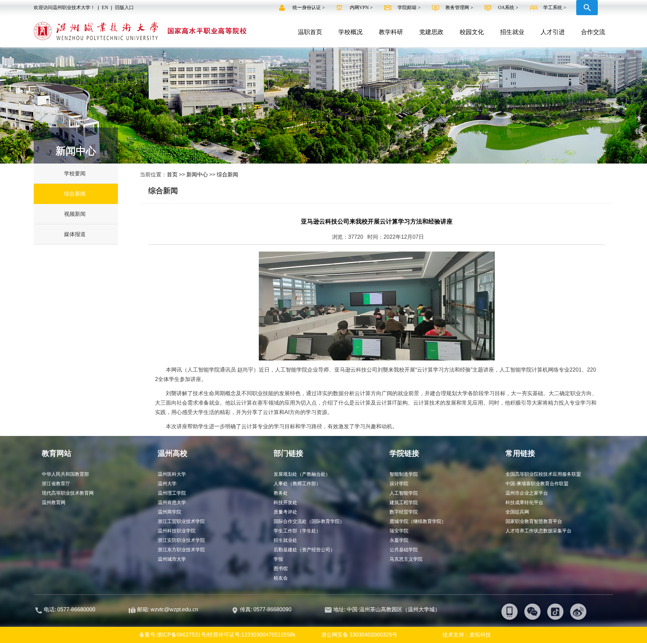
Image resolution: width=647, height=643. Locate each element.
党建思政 (431, 32)
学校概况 (350, 32)
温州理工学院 (172, 493)
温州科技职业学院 (176, 530)
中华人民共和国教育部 (65, 474)
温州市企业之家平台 (526, 493)
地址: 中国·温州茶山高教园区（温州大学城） (386, 609)
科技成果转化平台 (524, 502)
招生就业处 (285, 540)
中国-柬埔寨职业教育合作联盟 (536, 483)
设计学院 (399, 483)
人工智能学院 (404, 493)
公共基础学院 (404, 549)
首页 (172, 174)
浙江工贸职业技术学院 (181, 521)
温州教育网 (53, 502)
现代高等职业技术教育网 (68, 493)
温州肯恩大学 (172, 502)
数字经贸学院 (404, 512)
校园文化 (472, 32)
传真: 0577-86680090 (266, 609)
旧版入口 (124, 7)
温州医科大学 (172, 474)
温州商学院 (169, 512)
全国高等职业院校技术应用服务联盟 (543, 474)
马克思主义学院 (406, 559)
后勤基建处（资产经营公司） (304, 549)
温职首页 (310, 32)
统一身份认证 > (309, 7)
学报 (278, 559)
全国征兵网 (517, 512)
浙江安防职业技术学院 (181, 540)
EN (105, 7)
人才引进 (553, 32)
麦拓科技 (480, 635)
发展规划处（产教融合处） (302, 474)
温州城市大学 (172, 559)
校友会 (281, 578)
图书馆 (281, 568)
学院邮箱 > (410, 7)
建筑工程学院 (404, 502)
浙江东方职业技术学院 (181, 549)
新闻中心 (197, 174)
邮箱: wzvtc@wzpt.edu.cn (167, 609)
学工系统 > (554, 7)
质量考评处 (285, 512)
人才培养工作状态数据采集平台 (538, 530)
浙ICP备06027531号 (181, 635)
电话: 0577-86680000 (69, 609)
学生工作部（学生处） (297, 530)
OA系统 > (508, 7)
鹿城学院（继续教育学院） (418, 521)
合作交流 (593, 32)
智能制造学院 (404, 474)
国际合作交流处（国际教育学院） (309, 521)
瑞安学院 (399, 530)
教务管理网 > (459, 7)
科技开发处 (285, 502)
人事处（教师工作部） (297, 483)
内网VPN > (362, 7)
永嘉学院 (399, 540)
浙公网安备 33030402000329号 (359, 635)
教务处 (281, 493)
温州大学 (167, 483)
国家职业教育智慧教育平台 (533, 521)
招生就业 (512, 32)
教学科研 (391, 32)
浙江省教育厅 (56, 483)
